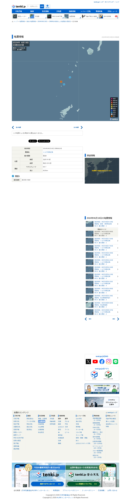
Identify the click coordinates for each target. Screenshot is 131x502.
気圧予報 (16, 424)
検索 (42, 6)
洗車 (59, 440)
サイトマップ (109, 2)
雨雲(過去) (30, 418)
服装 (59, 424)
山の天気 (79, 418)
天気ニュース (112, 11)
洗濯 (59, 421)
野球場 (78, 427)
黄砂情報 (16, 449)
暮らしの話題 (110, 421)
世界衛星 (52, 424)
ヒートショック (98, 447)
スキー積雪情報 (98, 451)
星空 (59, 429)
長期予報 (16, 429)
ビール (67, 432)
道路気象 (16, 446)
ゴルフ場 (79, 432)
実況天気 (29, 424)
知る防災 (41, 432)
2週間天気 (17, 427)
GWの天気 (97, 428)
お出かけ (61, 427)
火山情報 (41, 427)
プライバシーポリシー (71, 490)
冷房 (66, 427)
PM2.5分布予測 (18, 438)
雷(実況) (29, 429)
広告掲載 (101, 490)
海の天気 (79, 421)
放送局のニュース (111, 424)
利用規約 (56, 490)
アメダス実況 (31, 421)
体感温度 (61, 438)
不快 (66, 424)
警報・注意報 (42, 418)
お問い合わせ (112, 490)
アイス (67, 429)
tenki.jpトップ (98, 2)
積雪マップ (17, 435)
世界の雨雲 (17, 440)
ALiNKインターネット (40, 490)
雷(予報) (16, 443)
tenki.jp (19, 7)
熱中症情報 (97, 438)
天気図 (58, 11)
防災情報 (45, 11)
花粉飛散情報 (97, 419)
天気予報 (18, 11)
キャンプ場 (79, 435)
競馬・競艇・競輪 (81, 438)
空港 (77, 424)
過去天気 (29, 427)
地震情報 (42, 421)
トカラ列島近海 (48, 152)
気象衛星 (52, 421)
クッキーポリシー (88, 490)
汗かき (67, 421)
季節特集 (99, 11)
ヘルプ (117, 2)
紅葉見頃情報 (97, 442)
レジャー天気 (86, 11)
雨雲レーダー (18, 432)
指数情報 (72, 11)
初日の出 (97, 456)
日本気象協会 (27, 490)
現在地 (47, 7)
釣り (77, 440)
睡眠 (59, 443)
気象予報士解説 (111, 418)
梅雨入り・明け (98, 433)
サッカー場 (79, 429)
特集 (107, 426)
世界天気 (16, 421)
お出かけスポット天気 (83, 443)
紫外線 (60, 435)
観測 (32, 11)
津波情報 (41, 424)
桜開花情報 (97, 424)
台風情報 (41, 429)
